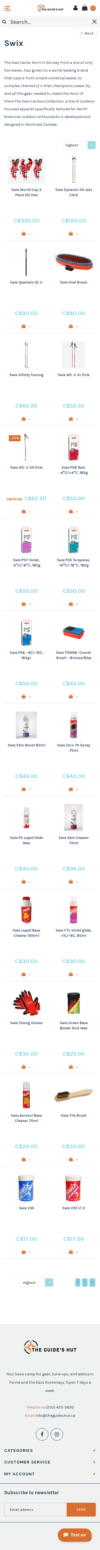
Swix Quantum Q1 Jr (26, 282)
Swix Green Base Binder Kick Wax (74, 1025)
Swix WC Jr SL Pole (73, 375)
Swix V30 (26, 1208)
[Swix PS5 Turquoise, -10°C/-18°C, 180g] (73, 540)
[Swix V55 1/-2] (73, 1188)
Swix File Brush (74, 1115)
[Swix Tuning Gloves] (26, 1002)
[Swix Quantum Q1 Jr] (26, 262)
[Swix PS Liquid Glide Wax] (26, 817)
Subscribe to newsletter (31, 1492)
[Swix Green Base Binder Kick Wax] (73, 1002)
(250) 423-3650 (60, 1407)
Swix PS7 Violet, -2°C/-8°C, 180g (26, 562)
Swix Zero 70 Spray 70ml (73, 747)
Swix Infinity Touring (26, 375)
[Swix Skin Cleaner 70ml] (73, 817)
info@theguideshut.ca (55, 1415)
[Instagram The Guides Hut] (57, 1434)
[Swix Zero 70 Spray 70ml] (73, 725)
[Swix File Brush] (73, 1095)
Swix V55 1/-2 (73, 1208)
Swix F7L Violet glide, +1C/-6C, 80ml (74, 933)
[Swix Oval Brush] (73, 262)
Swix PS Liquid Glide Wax (26, 840)
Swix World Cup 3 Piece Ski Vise (26, 192)
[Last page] (92, 1282)
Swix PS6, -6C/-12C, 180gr (26, 655)
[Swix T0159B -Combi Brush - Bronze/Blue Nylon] (73, 632)
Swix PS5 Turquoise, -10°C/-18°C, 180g (73, 562)
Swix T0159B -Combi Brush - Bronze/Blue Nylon (73, 655)
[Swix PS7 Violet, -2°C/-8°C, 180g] (26, 540)
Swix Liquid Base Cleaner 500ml (26, 933)
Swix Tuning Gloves (26, 1023)
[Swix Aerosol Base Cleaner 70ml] (26, 1095)
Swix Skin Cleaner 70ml (74, 840)
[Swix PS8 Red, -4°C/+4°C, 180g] (73, 447)
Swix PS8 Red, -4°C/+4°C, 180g (73, 470)
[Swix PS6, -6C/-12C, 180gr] (26, 632)
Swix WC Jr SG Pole (26, 467)
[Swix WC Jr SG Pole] (26, 447)
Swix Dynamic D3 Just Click (73, 192)
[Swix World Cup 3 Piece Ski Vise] (26, 169)
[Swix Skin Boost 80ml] (26, 725)
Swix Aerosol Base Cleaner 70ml (26, 1118)
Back (89, 33)
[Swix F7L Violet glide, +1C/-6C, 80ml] (73, 910)
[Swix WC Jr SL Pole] (73, 354)
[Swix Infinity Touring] (26, 354)
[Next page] (85, 1282)
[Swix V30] (26, 1188)
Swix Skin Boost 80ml (26, 745)
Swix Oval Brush (73, 282)
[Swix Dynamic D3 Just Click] (73, 169)
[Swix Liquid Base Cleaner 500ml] (26, 910)
